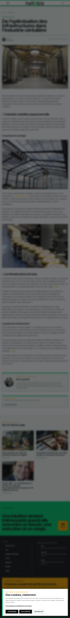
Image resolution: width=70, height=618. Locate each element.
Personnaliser (38, 611)
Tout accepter (25, 611)
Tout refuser (12, 611)
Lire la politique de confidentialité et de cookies (19, 606)
